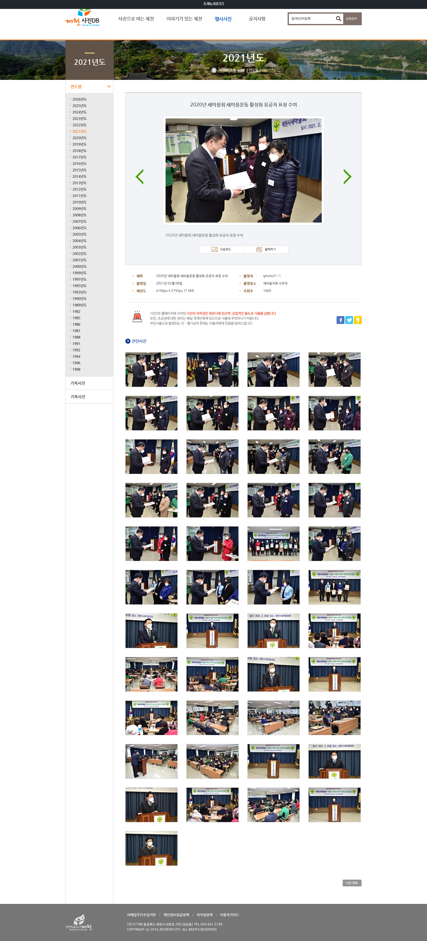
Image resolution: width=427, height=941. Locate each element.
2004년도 (79, 241)
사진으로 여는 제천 (136, 19)
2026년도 (79, 99)
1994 (76, 356)
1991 (76, 343)
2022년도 (79, 125)
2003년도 (79, 247)
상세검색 (351, 19)
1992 (76, 350)
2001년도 (79, 260)
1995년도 (79, 286)
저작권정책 (204, 915)
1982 (76, 311)
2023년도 (79, 118)
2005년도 (79, 234)
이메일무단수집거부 (141, 915)
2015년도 (79, 170)
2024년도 (79, 112)
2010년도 (79, 202)
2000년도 (79, 266)
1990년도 (79, 298)
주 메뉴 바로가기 (213, 3)
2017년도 (79, 157)
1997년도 (79, 279)
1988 (76, 337)
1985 (76, 318)
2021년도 (79, 131)
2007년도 (79, 221)
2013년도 (79, 183)
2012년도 (79, 189)
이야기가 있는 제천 (184, 19)
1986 (76, 324)
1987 (76, 331)
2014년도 (79, 176)
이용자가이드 (229, 915)
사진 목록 (352, 883)
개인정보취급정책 (176, 915)
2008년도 (79, 215)
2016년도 (79, 163)
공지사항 (257, 19)
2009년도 (79, 208)
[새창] (340, 323)
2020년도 (79, 138)
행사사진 (223, 19)
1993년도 (79, 292)
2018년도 (79, 151)
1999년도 (79, 273)
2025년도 (79, 106)
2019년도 (79, 144)
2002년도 (79, 253)
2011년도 (79, 196)
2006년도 (79, 228)
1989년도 (79, 305)
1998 (76, 369)
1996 (76, 363)
